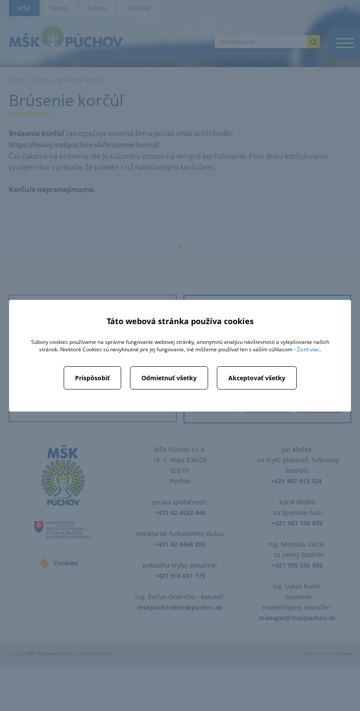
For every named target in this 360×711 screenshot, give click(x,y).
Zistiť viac (308, 349)
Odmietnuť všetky (169, 378)
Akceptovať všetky (256, 378)
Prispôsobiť (92, 378)
